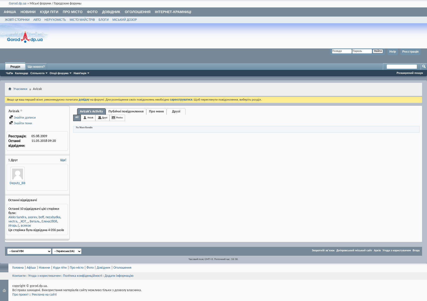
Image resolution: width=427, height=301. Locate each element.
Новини (28, 12)
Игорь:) (13, 226)
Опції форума (59, 73)
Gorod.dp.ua (17, 3)
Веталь (35, 221)
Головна (18, 268)
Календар (21, 73)
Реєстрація (410, 51)
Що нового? (36, 66)
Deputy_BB (17, 183)
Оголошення (137, 12)
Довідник (111, 12)
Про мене (156, 111)
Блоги (104, 20)
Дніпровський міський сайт (354, 250)
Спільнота (37, 73)
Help (392, 51)
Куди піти (49, 12)
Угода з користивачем (44, 276)
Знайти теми (22, 123)
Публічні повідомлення (126, 111)
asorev (32, 217)
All (77, 117)
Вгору (416, 250)
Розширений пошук (410, 72)
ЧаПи (9, 73)
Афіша (10, 12)
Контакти (19, 276)
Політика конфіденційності (82, 276)
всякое (26, 226)
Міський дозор (124, 20)
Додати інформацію (119, 276)
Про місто (73, 12)
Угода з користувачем (397, 250)
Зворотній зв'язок (323, 250)
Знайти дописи (24, 118)
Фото (92, 12)
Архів (377, 250)
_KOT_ (23, 221)
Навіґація (80, 73)
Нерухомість (55, 20)
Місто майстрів (82, 20)
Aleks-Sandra (17, 217)
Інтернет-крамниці (173, 12)
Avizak (90, 118)
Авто (37, 20)
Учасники (20, 89)
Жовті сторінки (17, 20)
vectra (12, 221)
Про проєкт (20, 295)
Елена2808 (49, 221)
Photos (119, 118)
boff (41, 217)
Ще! (63, 160)
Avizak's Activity (91, 111)
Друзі (176, 111)
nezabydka (52, 217)
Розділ (15, 66)
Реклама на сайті (44, 295)
